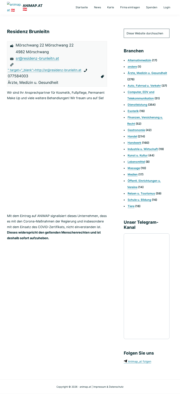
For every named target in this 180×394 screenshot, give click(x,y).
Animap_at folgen (139, 361)
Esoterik (133, 111)
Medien (133, 174)
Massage (134, 168)
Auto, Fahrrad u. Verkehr (144, 85)
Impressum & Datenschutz (108, 386)
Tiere (131, 206)
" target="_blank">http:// (44, 70)
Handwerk (134, 142)
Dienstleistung (137, 104)
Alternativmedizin (139, 60)
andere (132, 66)
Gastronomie (136, 130)
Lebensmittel (136, 161)
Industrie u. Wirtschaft (143, 149)
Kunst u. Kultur (138, 155)
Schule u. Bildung (139, 199)
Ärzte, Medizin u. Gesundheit (147, 73)
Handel (132, 136)
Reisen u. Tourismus (141, 193)
